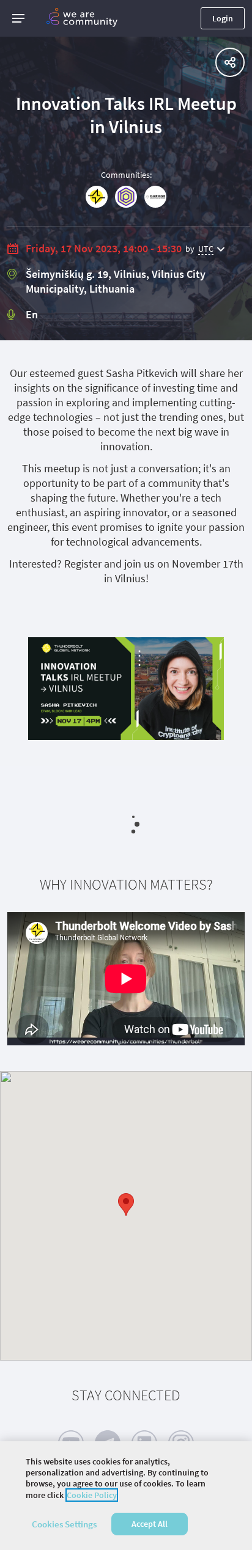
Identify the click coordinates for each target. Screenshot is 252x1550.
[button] (18, 18)
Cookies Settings (64, 1524)
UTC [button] (205, 248)
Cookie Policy (92, 1495)
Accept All (150, 1523)
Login (222, 18)
